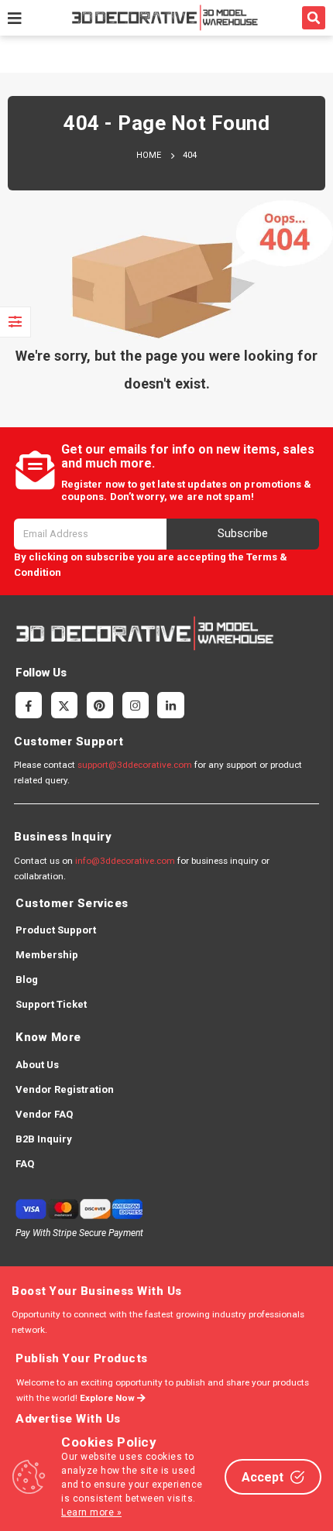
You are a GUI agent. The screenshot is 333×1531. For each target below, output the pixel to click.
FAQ (24, 1164)
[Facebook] (28, 705)
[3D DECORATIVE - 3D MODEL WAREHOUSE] (164, 17)
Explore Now (108, 1397)
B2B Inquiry (43, 1139)
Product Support (55, 930)
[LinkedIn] (170, 705)
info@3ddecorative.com (125, 860)
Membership (46, 955)
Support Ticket (51, 1004)
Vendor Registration (64, 1089)
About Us (37, 1064)
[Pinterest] (100, 705)
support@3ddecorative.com (134, 764)
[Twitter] (64, 705)
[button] (313, 17)
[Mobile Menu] (15, 17)
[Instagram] (135, 705)
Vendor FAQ (44, 1114)
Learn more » (91, 1512)
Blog (26, 979)
